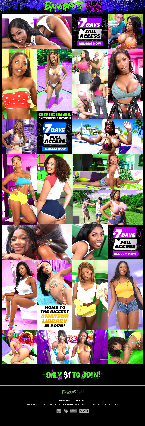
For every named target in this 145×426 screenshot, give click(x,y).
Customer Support (65, 400)
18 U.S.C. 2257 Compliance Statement (63, 404)
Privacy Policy (81, 400)
